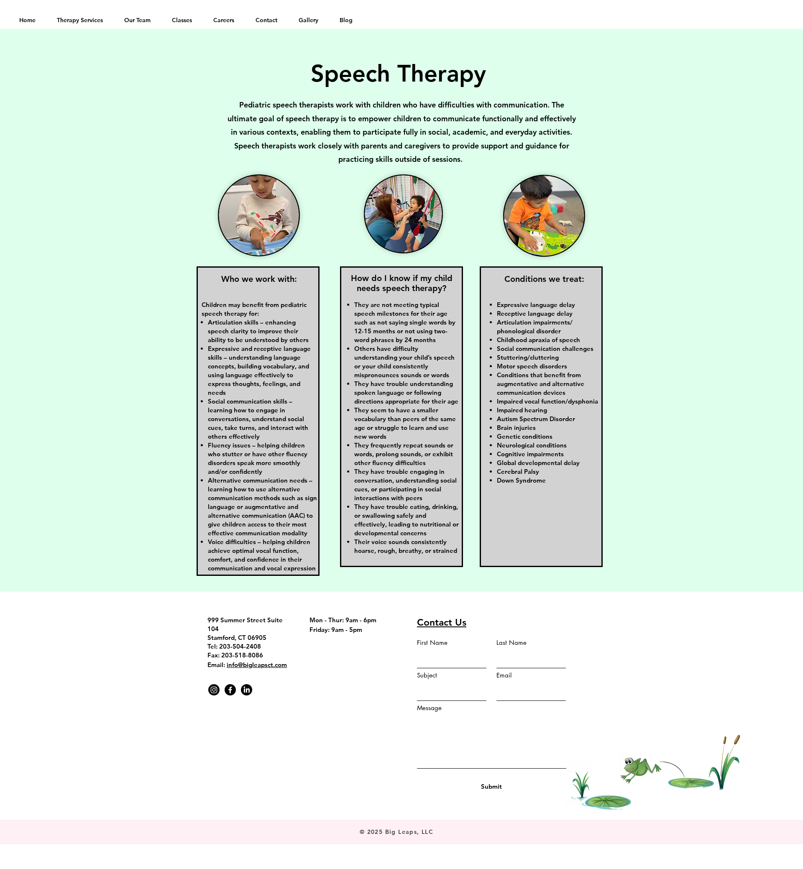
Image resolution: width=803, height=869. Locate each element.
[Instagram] (214, 689)
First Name (432, 642)
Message (429, 708)
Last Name (511, 642)
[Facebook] (230, 689)
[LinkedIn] (246, 689)
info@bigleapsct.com (257, 665)
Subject (427, 675)
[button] (79, 20)
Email (503, 675)
